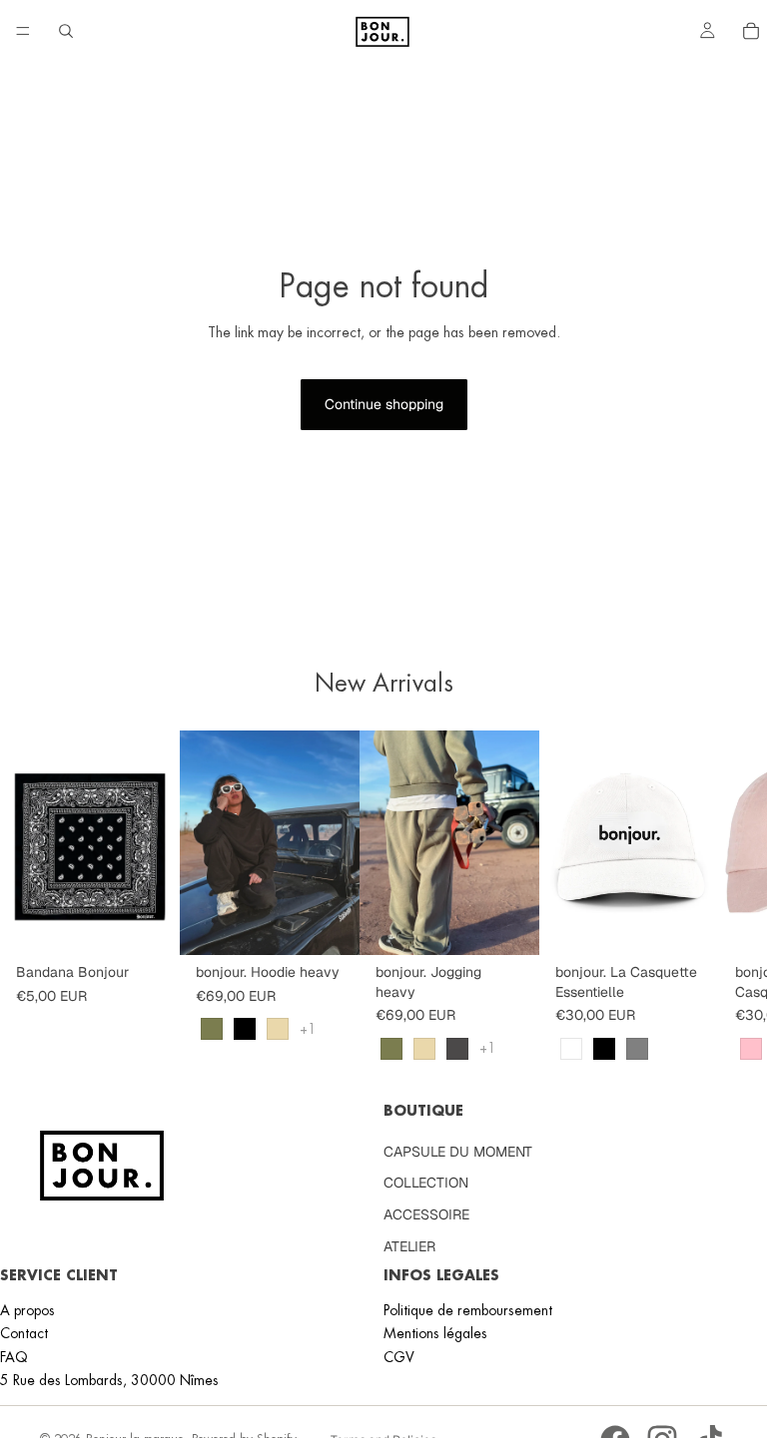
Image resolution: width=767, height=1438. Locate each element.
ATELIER (409, 1246)
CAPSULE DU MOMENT (458, 1152)
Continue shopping (384, 404)
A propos (27, 1310)
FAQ (14, 1357)
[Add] (149, 924)
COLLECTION (426, 1184)
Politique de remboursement (468, 1310)
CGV (399, 1357)
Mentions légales (435, 1333)
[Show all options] (308, 1029)
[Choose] (329, 924)
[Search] (66, 31)
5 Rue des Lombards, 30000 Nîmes (109, 1380)
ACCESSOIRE (426, 1214)
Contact (24, 1333)
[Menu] (23, 31)
